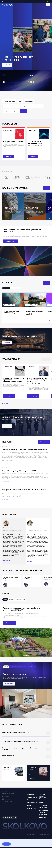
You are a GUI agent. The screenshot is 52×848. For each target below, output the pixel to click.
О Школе (6, 64)
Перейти (6, 342)
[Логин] (49, 1)
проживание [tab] (12, 599)
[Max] (3, 817)
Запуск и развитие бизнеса (11, 106)
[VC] (14, 817)
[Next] (48, 359)
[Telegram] (5, 817)
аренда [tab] (5, 599)
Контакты (42, 818)
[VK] (7, 817)
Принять (6, 844)
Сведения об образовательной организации (42, 797)
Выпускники (31, 808)
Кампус (41, 802)
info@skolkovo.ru (8, 799)
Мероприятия (32, 797)
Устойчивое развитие (43, 799)
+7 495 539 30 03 (8, 801)
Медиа (29, 805)
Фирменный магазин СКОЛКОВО (43, 812)
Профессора (31, 800)
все (23, 111)
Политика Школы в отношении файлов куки (13, 833)
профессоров (6, 78)
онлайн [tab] (12, 287)
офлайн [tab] (18, 287)
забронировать (9, 622)
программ (14, 84)
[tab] (23, 655)
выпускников (31, 78)
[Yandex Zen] (11, 817)
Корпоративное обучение (11, 111)
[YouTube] (9, 817)
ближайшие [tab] (6, 287)
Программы (31, 794)
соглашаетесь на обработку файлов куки (41, 840)
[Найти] (45, 1)
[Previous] (44, 359)
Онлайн (40, 106)
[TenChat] (16, 817)
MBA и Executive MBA (9, 101)
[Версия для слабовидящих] (47, 1)
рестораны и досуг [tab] (21, 599)
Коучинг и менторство (28, 106)
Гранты (20, 101)
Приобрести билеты (10, 241)
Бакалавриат (29, 101)
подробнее (6, 560)
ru (3, 1)
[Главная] (8, 4)
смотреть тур (8, 683)
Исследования (32, 803)
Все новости (5, 403)
